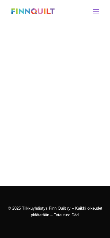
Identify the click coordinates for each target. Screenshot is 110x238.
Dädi (75, 215)
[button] (96, 11)
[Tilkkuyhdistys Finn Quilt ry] (33, 11)
